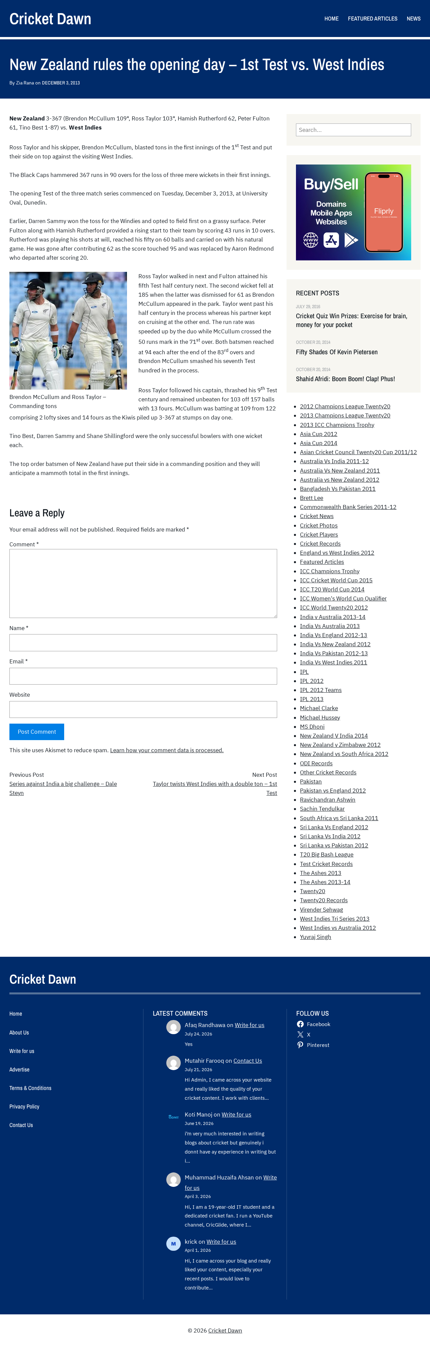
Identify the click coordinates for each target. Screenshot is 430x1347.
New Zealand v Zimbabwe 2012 (340, 745)
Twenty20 (312, 891)
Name (19, 628)
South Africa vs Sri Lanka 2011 (339, 818)
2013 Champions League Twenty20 (345, 415)
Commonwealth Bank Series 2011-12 (348, 507)
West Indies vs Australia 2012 (338, 928)
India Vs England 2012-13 (333, 635)
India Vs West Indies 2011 (333, 662)
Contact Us (247, 1060)
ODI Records (316, 763)
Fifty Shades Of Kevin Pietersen (337, 352)
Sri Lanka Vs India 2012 (330, 836)
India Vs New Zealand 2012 (335, 644)
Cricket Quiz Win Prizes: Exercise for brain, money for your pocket (351, 320)
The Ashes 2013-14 (325, 882)
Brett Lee (311, 498)
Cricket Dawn (50, 18)
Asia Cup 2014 (318, 443)
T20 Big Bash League (326, 854)
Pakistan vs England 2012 (333, 790)
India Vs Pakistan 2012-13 (334, 653)
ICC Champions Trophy (329, 571)
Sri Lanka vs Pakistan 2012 (334, 845)
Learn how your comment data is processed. (167, 750)
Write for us (249, 1025)
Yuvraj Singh (315, 937)
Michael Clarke (319, 708)
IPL (304, 672)
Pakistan (311, 781)
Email (18, 661)
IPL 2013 (312, 699)
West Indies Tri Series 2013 (335, 918)
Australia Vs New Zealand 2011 (340, 470)
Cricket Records (320, 543)
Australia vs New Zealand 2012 (339, 479)
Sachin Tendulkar (322, 808)
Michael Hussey (320, 717)
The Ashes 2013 (320, 873)
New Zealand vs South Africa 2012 (344, 754)
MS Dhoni (312, 726)
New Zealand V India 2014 (334, 735)
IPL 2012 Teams (321, 690)
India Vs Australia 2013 (330, 626)
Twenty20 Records (324, 900)
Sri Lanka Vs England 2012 (334, 827)
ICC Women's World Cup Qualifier (343, 598)
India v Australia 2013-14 (333, 617)
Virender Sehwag (321, 909)
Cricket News (317, 516)
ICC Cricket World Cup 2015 (336, 580)
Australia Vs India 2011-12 (334, 461)
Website (19, 694)
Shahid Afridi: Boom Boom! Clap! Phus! (345, 378)
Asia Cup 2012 (318, 434)
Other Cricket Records (328, 772)
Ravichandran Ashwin (327, 799)
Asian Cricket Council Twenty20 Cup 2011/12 (358, 452)
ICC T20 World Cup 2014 (332, 589)
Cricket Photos (319, 525)
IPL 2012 (312, 681)
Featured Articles (322, 562)
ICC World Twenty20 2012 (334, 607)
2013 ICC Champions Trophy (337, 425)
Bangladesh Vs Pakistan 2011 (338, 489)
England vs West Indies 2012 (337, 552)
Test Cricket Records (326, 864)
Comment (24, 544)
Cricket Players (319, 534)
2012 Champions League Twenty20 (345, 406)
